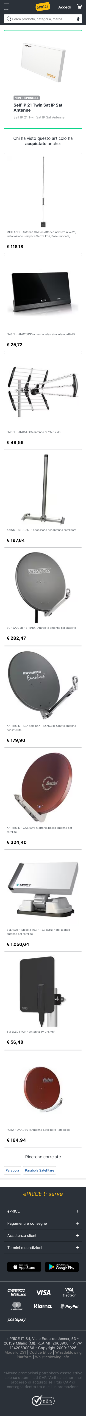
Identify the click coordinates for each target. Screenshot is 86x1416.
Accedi (64, 7)
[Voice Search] (78, 19)
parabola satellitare (39, 1170)
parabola (12, 1170)
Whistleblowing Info (52, 1357)
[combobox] (43, 18)
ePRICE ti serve (43, 1194)
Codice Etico (40, 1352)
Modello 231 (15, 1352)
